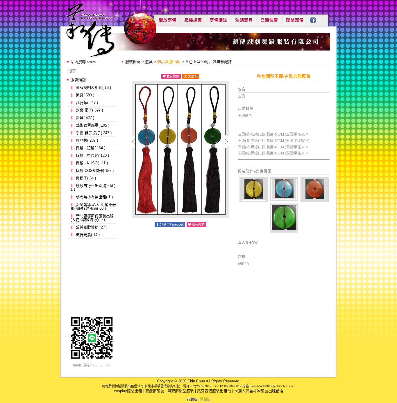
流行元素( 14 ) (88, 235)
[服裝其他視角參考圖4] (253, 190)
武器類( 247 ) (87, 103)
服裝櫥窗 (192, 18)
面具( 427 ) (85, 118)
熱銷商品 (244, 18)
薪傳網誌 (218, 18)
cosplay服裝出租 (128, 391)
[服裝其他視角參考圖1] (314, 189)
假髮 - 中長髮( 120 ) (92, 155)
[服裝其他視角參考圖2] (284, 189)
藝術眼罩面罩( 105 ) (92, 125)
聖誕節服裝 (154, 391)
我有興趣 (173, 76)
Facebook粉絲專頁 (316, 18)
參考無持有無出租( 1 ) (94, 197)
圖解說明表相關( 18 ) (93, 87)
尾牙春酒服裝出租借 (214, 391)
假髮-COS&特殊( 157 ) (95, 170)
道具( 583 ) (85, 95)
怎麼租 (193, 76)
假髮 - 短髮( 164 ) (90, 148)
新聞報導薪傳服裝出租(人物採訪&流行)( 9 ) (92, 218)
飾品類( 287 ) (87, 140)
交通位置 (269, 18)
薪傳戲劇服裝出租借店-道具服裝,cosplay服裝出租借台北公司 (101, 30)
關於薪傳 (167, 18)
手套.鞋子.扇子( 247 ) (94, 133)
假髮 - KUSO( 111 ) (92, 163)
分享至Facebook (172, 224)
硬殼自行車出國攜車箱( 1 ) (93, 187)
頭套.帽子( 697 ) (89, 110)
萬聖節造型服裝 (180, 391)
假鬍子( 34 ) (86, 178)
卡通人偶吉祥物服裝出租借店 (258, 391)
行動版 (192, 399)
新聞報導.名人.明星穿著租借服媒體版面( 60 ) (93, 206)
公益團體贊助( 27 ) (91, 227)
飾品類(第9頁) (168, 62)
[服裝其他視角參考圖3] (284, 218)
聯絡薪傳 (295, 18)
